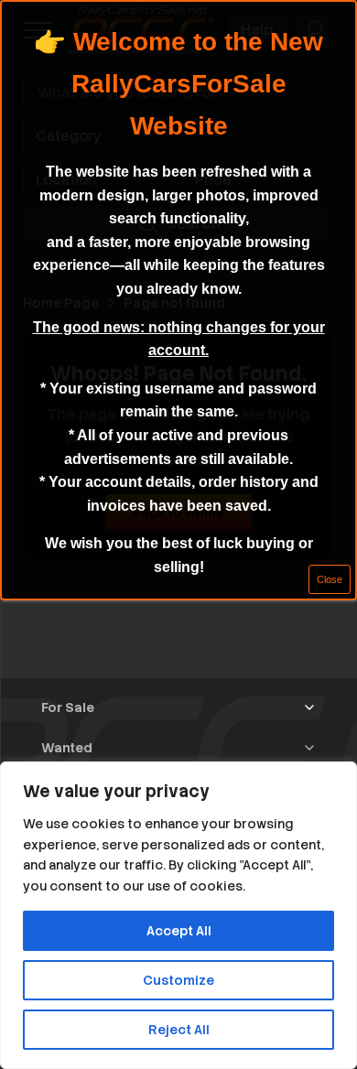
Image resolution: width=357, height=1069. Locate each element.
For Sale (67, 707)
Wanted (66, 748)
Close (329, 579)
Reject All (179, 1029)
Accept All (178, 931)
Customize (178, 980)
